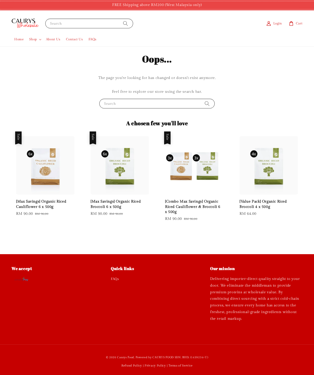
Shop (33, 39)
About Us (53, 39)
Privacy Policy (155, 365)
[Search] (125, 23)
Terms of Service (180, 365)
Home (19, 39)
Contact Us (74, 39)
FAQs (92, 39)
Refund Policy (131, 365)
